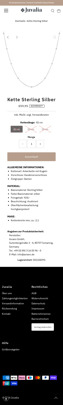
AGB (33, 293)
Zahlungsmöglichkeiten (15, 298)
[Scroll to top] (55, 397)
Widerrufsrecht (39, 298)
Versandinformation (13, 303)
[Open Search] (52, 10)
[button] (6, 398)
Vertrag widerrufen (42, 327)
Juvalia (15, 397)
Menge (31, 137)
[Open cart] (59, 10)
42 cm (16, 129)
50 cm (30, 129)
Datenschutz (38, 303)
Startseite (20, 21)
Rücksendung (9, 308)
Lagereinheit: (25, 259)
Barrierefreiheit (40, 318)
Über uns (7, 293)
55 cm (45, 129)
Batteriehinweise (41, 313)
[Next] (17, 37)
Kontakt (6, 313)
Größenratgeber (11, 349)
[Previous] (8, 37)
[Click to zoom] (55, 37)
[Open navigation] (8, 10)
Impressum (37, 308)
